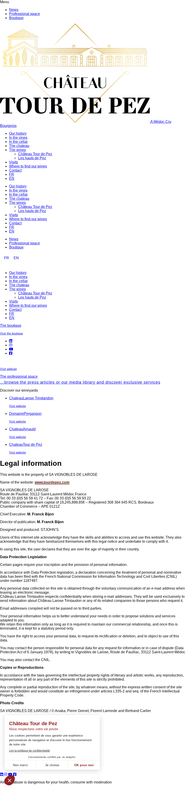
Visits (13, 162)
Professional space (24, 14)
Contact (15, 170)
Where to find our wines (28, 166)
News (13, 10)
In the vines (18, 137)
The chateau (19, 146)
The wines (17, 150)
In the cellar (18, 142)
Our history (18, 133)
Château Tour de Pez (35, 154)
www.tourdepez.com (52, 482)
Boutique (16, 18)
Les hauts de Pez (32, 158)
